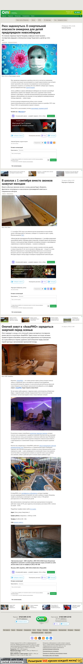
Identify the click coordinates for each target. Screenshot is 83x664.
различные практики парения (38, 433)
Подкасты (10, 16)
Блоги (32, 16)
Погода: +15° (69, 12)
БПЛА (39, 20)
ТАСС (22, 235)
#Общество (4, 42)
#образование (10, 193)
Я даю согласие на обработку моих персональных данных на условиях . (27, 160)
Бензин (33, 20)
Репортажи (18, 16)
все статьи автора (14, 143)
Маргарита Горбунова (68, 182)
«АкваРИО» (20, 380)
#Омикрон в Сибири (12, 42)
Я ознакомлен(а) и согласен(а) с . (22, 161)
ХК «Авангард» (47, 20)
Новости (4, 16)
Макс (45, 135)
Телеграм (52, 135)
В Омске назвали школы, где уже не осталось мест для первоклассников (23, 271)
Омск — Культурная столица (60, 20)
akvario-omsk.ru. (18, 522)
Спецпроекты (26, 16)
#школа (4, 193)
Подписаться (51, 116)
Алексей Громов (66, 28)
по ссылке (33, 509)
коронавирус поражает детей (39, 108)
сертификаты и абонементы (29, 493)
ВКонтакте (22, 112)
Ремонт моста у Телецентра (22, 20)
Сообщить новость (18, 135)
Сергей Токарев (30, 87)
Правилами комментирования (28, 161)
